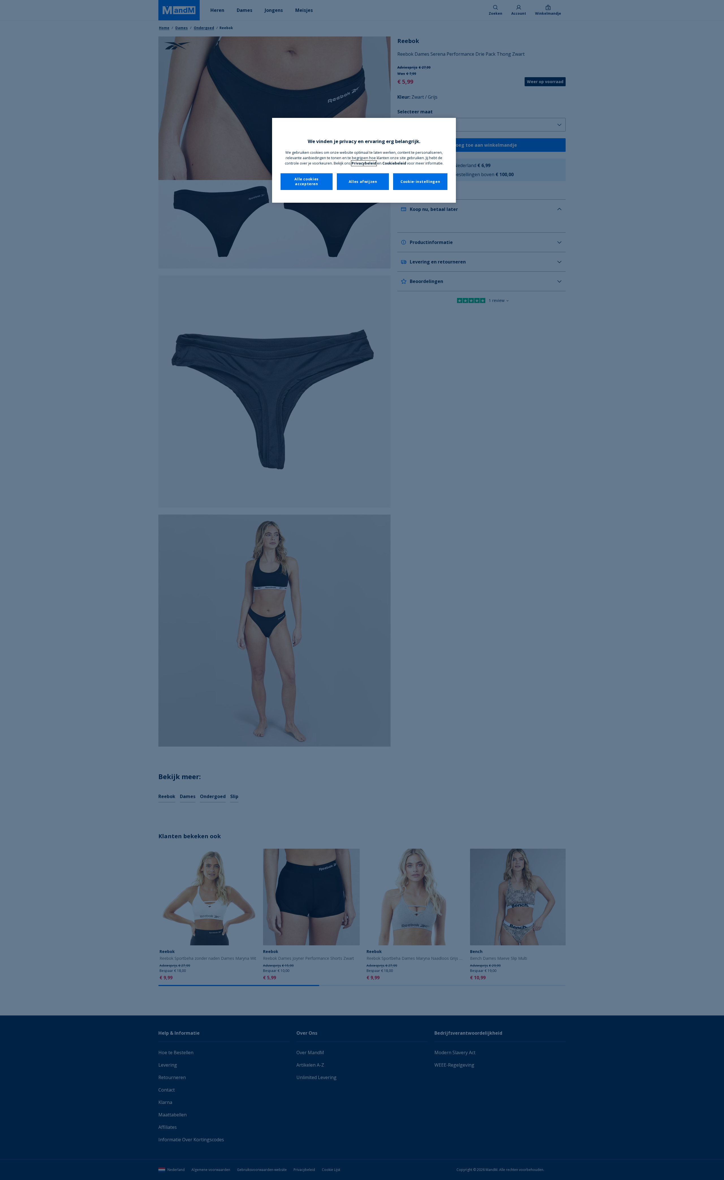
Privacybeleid (364, 163)
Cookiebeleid (394, 163)
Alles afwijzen (363, 181)
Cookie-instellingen (420, 181)
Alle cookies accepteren (306, 182)
